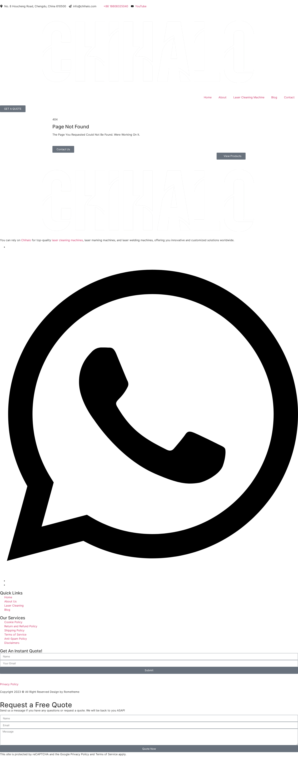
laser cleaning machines (67, 240)
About (222, 97)
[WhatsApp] (152, 580)
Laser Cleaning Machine (248, 97)
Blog (274, 97)
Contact (289, 97)
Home (208, 97)
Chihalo (26, 240)
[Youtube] (8, 247)
